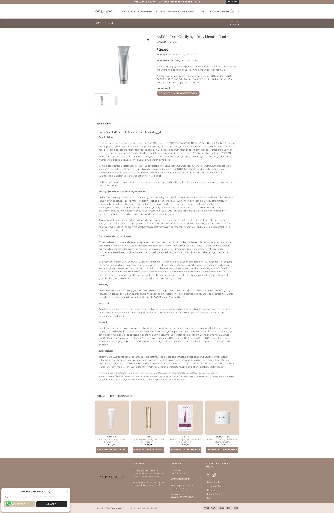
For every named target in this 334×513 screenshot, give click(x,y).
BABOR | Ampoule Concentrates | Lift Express (185, 440)
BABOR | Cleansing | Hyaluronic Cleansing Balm (222, 440)
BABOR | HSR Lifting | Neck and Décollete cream (148, 440)
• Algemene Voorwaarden (217, 486)
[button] (66, 491)
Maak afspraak (187, 11)
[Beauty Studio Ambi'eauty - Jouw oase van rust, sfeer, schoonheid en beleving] (106, 11)
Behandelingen (145, 11)
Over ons (160, 11)
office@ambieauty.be (183, 485)
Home (123, 11)
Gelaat (109, 23)
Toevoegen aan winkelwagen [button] (111, 450)
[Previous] (95, 429)
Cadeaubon (173, 11)
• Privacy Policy (213, 494)
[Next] (239, 429)
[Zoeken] (238, 11)
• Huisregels (211, 490)
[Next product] (232, 23)
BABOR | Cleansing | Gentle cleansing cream (112, 440)
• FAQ (208, 498)
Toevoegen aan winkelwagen (178, 93)
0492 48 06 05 (180, 488)
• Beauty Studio (213, 482)
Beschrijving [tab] (104, 124)
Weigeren (52, 504)
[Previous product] (237, 23)
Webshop (132, 11)
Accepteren (19, 504)
